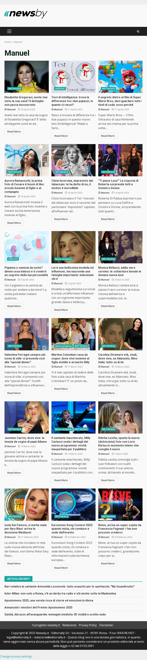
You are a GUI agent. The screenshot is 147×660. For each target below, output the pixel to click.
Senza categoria (63, 259)
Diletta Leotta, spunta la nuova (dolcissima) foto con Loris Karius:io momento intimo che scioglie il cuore (120, 417)
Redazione (69, 625)
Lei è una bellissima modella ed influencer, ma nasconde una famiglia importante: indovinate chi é (73, 247)
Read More (14, 131)
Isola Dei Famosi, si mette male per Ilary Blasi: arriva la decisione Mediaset (26, 505)
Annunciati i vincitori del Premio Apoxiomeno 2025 (38, 607)
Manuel (11, 109)
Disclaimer (106, 625)
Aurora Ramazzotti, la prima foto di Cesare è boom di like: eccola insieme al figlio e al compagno (26, 160)
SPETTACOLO (14, 88)
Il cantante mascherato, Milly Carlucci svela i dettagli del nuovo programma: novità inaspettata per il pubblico (73, 417)
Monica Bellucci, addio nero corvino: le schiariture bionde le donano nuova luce (120, 247)
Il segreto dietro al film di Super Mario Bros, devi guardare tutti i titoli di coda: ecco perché (120, 77)
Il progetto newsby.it (46, 625)
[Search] (138, 31)
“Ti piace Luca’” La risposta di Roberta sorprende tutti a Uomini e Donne (120, 160)
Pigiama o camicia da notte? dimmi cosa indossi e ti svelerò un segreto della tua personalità (26, 247)
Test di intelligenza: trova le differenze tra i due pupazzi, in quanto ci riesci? (73, 77)
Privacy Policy (88, 625)
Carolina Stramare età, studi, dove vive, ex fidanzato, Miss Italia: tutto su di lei (120, 334)
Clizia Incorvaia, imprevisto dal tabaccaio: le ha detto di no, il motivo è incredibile (73, 160)
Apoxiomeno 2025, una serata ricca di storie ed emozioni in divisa (48, 600)
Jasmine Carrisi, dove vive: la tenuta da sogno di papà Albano (26, 417)
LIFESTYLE (60, 88)
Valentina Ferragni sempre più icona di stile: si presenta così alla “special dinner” (26, 334)
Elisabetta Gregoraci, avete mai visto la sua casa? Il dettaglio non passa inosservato (26, 77)
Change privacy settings (16, 656)
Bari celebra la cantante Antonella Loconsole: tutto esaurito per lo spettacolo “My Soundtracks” (69, 586)
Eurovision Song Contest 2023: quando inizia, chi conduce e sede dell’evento (73, 505)
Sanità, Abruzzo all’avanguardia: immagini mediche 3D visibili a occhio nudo (55, 614)
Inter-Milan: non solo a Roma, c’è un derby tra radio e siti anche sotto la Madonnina (60, 593)
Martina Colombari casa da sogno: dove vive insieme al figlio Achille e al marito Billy (73, 334)
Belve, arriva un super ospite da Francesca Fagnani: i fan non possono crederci (120, 505)
